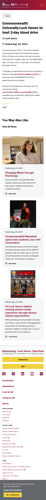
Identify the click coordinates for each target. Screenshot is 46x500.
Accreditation (7, 463)
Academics (8, 380)
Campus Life (8, 397)
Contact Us (23, 359)
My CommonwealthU (9, 434)
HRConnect (6, 441)
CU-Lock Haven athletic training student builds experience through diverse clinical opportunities (21, 311)
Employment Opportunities (11, 447)
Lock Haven (6, 414)
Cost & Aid (7, 391)
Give (23, 366)
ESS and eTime (7, 444)
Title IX (4, 479)
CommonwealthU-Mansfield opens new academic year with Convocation (23, 239)
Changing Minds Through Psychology (19, 174)
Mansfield (5, 418)
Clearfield (5, 421)
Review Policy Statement (13, 490)
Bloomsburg (6, 411)
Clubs (4, 107)
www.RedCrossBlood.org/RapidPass (18, 92)
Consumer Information (10, 476)
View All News (9, 126)
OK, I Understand (12, 495)
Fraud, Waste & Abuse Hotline (12, 470)
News (8, 16)
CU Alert (5, 450)
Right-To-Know (7, 473)
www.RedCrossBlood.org (24, 74)
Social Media (6, 453)
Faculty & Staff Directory (10, 428)
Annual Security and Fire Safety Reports (16, 467)
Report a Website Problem (11, 456)
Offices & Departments (10, 431)
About (5, 403)
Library (4, 437)
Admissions (8, 386)
